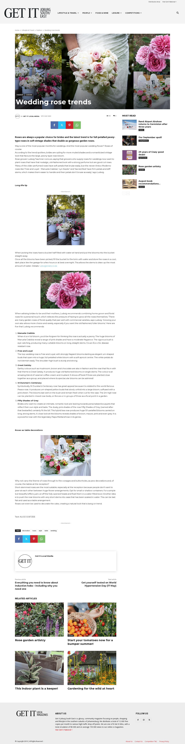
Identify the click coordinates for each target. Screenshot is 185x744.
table (46, 531)
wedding (54, 531)
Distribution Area (154, 2)
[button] (178, 13)
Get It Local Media (31, 116)
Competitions (132, 13)
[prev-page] (123, 193)
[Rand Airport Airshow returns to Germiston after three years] (129, 125)
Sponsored (142, 158)
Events (141, 130)
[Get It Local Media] (18, 116)
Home (17, 30)
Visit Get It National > (169, 2)
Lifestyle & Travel (67, 13)
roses (34, 531)
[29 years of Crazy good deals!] (129, 155)
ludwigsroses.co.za (48, 266)
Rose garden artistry (30, 640)
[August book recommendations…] (129, 184)
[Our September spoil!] (129, 141)
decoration (26, 531)
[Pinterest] (69, 125)
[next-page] (128, 193)
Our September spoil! (150, 137)
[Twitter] (62, 125)
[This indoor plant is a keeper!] (39, 668)
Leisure (116, 13)
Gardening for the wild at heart (91, 688)
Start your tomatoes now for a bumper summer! (90, 642)
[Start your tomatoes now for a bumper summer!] (92, 620)
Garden (29, 95)
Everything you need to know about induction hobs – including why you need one (36, 585)
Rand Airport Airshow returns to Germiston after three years (153, 124)
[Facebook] (54, 125)
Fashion (39, 30)
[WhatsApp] (77, 125)
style (40, 531)
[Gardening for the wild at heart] (92, 668)
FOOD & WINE (102, 13)
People (86, 13)
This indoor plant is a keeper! (36, 688)
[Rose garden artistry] (39, 620)
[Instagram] (143, 720)
